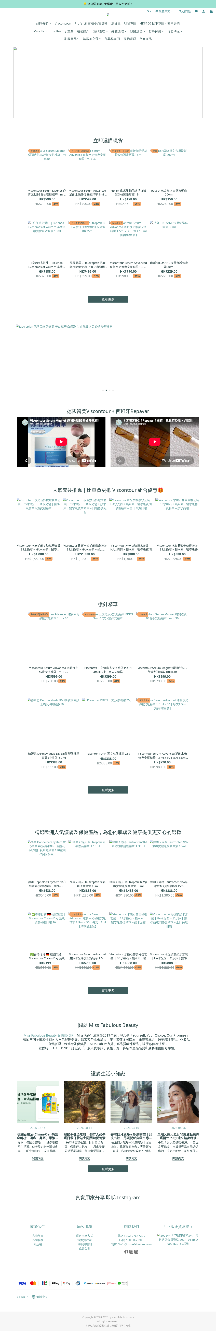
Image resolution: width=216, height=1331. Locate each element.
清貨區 (116, 23)
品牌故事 (38, 1236)
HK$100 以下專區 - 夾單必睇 (160, 23)
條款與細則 (84, 1244)
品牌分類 (42, 23)
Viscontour (63, 23)
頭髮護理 (136, 31)
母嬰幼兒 (173, 31)
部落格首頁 (112, 39)
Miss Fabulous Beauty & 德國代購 (49, 1035)
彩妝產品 (70, 39)
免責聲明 (84, 1248)
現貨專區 (130, 23)
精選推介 (83, 31)
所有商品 (145, 39)
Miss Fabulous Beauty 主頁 (53, 31)
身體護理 (117, 31)
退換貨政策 (84, 1240)
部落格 (37, 1244)
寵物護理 (130, 39)
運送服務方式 (84, 1236)
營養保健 (155, 31)
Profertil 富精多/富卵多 (91, 23)
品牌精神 (38, 1240)
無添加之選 (91, 39)
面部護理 (99, 31)
